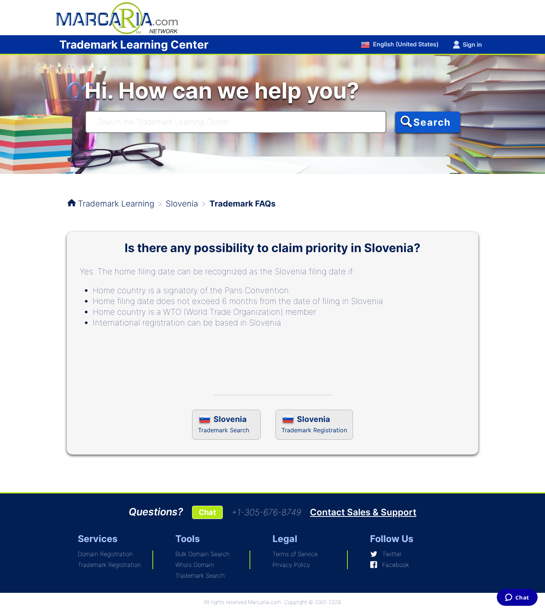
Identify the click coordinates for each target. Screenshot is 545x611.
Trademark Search (200, 575)
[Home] (120, 17)
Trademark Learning (116, 203)
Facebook (395, 564)
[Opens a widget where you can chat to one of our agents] (517, 598)
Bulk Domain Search (202, 554)
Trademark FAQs (242, 203)
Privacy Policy (291, 564)
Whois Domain (194, 564)
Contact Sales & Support (363, 512)
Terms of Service (295, 554)
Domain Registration (105, 554)
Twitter (392, 554)
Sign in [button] (472, 44)
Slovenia (182, 203)
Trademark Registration (109, 564)
